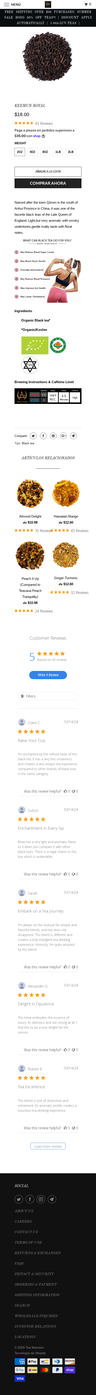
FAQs (19, 1264)
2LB (70, 152)
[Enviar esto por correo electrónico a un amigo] (73, 435)
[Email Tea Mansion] (53, 1199)
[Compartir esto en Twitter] (33, 435)
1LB (58, 152)
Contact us (26, 1232)
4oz (32, 152)
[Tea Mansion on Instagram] (42, 1199)
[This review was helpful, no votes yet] (65, 791)
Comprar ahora (48, 183)
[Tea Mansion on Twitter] (20, 1199)
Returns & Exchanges (38, 1253)
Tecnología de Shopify (30, 1353)
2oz (20, 152)
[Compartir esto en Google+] (63, 435)
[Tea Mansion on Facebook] (31, 1199)
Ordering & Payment (36, 1284)
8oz (45, 152)
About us (24, 1211)
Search (22, 1305)
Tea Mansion (35, 1347)
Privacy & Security (34, 1274)
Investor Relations (35, 1326)
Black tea (28, 443)
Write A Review (48, 675)
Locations (25, 1337)
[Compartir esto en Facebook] (43, 435)
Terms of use (28, 1243)
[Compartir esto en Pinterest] (53, 435)
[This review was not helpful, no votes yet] (73, 791)
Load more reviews (48, 1146)
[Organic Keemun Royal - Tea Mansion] (48, 57)
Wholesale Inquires (36, 1316)
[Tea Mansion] (48, 4)
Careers (23, 1222)
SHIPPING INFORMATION (37, 1295)
